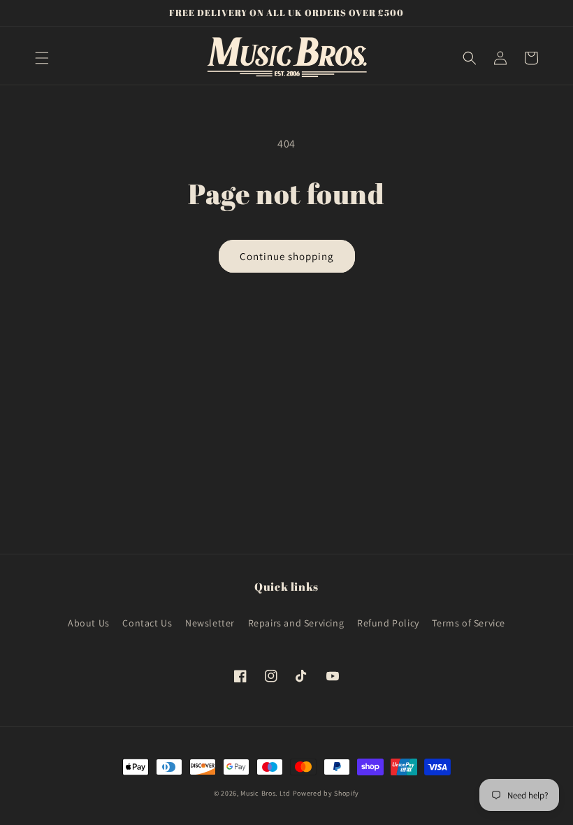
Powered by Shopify (326, 793)
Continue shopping (287, 256)
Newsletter (210, 623)
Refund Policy (388, 623)
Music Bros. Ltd (265, 793)
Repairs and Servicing (296, 623)
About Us (89, 623)
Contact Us (147, 623)
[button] (42, 58)
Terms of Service (468, 623)
